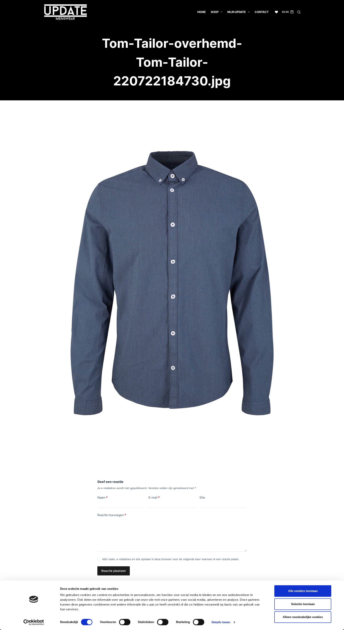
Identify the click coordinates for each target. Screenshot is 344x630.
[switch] (124, 622)
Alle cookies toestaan (303, 591)
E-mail (154, 497)
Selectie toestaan (303, 604)
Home (201, 12)
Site (202, 497)
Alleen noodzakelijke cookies (303, 617)
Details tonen (221, 622)
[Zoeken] (298, 12)
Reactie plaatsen (113, 571)
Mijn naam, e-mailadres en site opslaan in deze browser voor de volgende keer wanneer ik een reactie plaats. (170, 559)
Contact (262, 12)
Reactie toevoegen (111, 515)
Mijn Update (236, 12)
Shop (215, 12)
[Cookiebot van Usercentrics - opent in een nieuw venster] (33, 622)
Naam (102, 497)
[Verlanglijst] (276, 12)
